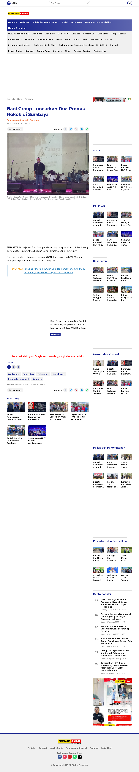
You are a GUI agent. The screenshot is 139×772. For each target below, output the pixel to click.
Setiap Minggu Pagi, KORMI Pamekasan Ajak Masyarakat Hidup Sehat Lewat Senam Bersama (98, 297)
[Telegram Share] (82, 129)
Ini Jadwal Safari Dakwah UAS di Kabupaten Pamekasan (98, 578)
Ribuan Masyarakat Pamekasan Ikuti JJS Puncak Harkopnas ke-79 (126, 297)
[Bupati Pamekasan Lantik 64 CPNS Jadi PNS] (16, 407)
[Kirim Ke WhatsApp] (87, 129)
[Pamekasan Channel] (18, 14)
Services (57, 51)
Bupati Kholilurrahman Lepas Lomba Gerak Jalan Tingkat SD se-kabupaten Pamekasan (126, 278)
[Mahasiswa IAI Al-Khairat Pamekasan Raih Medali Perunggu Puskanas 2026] (112, 570)
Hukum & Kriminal (17, 28)
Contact (76, 34)
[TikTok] (80, 757)
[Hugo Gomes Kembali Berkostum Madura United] (112, 289)
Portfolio (114, 45)
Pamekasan (58, 374)
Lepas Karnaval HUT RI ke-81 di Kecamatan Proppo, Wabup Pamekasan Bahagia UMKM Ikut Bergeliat (79, 417)
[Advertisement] (69, 76)
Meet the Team (45, 39)
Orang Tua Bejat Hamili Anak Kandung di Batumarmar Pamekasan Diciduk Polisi (115, 653)
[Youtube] (70, 757)
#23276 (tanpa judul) (18, 34)
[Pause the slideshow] (124, 702)
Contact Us (88, 34)
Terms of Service (81, 51)
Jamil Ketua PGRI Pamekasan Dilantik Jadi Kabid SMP (126, 558)
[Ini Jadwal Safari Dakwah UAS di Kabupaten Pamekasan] (98, 570)
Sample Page (43, 51)
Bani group (13, 374)
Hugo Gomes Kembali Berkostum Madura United (112, 297)
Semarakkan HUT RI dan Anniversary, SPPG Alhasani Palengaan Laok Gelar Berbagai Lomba (37, 440)
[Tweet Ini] (71, 129)
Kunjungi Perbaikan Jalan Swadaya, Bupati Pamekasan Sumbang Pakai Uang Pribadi (126, 484)
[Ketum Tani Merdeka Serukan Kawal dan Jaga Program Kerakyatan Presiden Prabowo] (112, 476)
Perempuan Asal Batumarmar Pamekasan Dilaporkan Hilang (36, 417)
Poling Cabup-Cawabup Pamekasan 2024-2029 (83, 45)
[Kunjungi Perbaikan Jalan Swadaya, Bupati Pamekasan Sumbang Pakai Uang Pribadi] (126, 476)
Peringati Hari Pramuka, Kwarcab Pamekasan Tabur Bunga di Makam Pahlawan (112, 558)
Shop (67, 51)
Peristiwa (24, 22)
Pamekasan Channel (101, 39)
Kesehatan (76, 22)
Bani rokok (28, 374)
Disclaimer (103, 34)
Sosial (65, 22)
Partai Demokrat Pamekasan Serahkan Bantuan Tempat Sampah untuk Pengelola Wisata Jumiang (16, 440)
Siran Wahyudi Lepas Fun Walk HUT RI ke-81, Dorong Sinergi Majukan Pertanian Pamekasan (58, 417)
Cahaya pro (43, 374)
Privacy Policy (15, 51)
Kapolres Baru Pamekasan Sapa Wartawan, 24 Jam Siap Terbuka (115, 628)
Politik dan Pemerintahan (45, 22)
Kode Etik (29, 39)
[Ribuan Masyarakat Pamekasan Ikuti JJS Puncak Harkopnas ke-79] (126, 289)
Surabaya (37, 379)
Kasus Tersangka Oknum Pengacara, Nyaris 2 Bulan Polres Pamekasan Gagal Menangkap (98, 371)
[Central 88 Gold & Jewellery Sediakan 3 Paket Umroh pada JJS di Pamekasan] (98, 383)
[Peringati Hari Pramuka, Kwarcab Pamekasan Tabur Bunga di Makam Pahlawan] (112, 550)
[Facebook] (60, 757)
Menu (59, 39)
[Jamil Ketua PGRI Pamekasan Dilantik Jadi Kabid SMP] (126, 550)
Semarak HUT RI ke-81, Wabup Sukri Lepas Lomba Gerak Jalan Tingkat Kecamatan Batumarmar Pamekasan (126, 187)
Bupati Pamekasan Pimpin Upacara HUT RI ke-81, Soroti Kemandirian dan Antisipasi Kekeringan (98, 484)
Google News (41, 356)
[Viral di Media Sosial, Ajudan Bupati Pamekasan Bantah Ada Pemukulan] (126, 457)
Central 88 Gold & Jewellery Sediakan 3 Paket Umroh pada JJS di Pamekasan (98, 391)
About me (37, 34)
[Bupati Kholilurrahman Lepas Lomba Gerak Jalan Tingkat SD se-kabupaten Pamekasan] (126, 270)
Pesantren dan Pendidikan (98, 22)
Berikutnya (55, 334)
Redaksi (30, 51)
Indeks (122, 34)
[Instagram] (65, 757)
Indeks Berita (15, 39)
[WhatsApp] (75, 757)
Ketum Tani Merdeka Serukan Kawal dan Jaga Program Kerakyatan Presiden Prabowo (112, 484)
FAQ (113, 34)
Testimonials (100, 51)
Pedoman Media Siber (19, 45)
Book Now (63, 34)
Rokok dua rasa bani (18, 379)
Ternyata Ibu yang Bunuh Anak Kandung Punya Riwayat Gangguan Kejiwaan (116, 616)
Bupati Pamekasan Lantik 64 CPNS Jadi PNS (14, 417)
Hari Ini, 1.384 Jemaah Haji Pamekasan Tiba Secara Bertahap (126, 578)
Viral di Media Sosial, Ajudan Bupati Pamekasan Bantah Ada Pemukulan (126, 465)
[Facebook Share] (65, 129)
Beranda (12, 22)
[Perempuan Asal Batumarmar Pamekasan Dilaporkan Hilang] (37, 407)
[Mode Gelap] (129, 3)
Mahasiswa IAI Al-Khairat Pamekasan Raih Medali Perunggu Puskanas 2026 (112, 578)
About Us (50, 34)
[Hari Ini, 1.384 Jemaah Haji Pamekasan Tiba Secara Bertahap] (126, 570)
